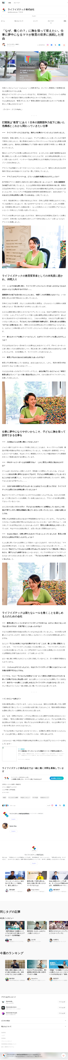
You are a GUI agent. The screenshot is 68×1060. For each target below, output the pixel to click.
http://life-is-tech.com (13, 12)
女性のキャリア (45, 797)
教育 (5, 797)
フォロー (34, 16)
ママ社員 (35, 797)
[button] (34, 997)
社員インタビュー (25, 797)
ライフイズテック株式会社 (21, 9)
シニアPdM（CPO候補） (9, 790)
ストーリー (51, 21)
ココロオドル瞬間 (13, 797)
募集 (65, 21)
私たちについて (19, 21)
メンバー (35, 21)
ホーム (3, 21)
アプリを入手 (62, 1002)
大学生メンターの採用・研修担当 (11, 784)
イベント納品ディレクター (9, 787)
